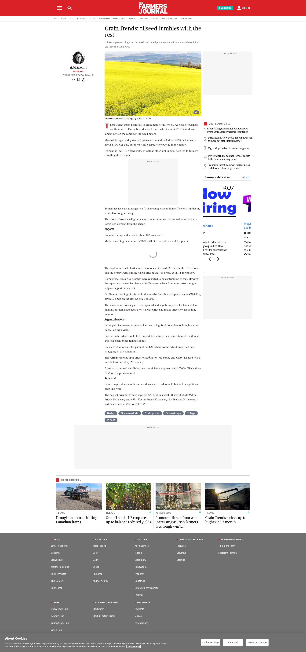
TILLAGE (93, 19)
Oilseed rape (173, 413)
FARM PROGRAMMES (232, 539)
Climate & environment (147, 587)
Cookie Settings (210, 642)
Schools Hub (57, 615)
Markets (78, 71)
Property (139, 573)
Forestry (139, 594)
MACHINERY (81, 19)
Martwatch (98, 608)
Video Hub (56, 629)
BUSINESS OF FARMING (107, 602)
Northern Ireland (60, 566)
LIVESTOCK (101, 539)
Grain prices (152, 413)
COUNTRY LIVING (186, 19)
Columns (181, 552)
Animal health (100, 580)
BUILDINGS (144, 19)
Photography (141, 622)
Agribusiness (142, 545)
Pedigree (97, 573)
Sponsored (56, 587)
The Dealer (57, 580)
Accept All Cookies (257, 642)
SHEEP (71, 19)
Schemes (56, 552)
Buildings (140, 580)
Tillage (191, 413)
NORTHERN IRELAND (169, 19)
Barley (111, 413)
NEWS (57, 539)
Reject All (233, 642)
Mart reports (99, 545)
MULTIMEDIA (143, 602)
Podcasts (139, 608)
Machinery (140, 559)
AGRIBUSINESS (104, 19)
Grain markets (129, 413)
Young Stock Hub (60, 622)
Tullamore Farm (226, 545)
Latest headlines (60, 545)
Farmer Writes (58, 573)
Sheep (96, 566)
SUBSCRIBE (225, 8)
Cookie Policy (133, 646)
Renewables (141, 566)
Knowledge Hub (59, 608)
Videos (138, 615)
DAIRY (63, 19)
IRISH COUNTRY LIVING (191, 539)
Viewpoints (57, 559)
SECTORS (142, 539)
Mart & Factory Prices (104, 615)
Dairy (95, 559)
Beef (95, 552)
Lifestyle (180, 559)
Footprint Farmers (227, 552)
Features (181, 545)
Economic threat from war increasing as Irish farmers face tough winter (177, 522)
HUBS (56, 602)
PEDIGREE (154, 19)
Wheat (111, 420)
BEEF (56, 19)
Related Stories (70, 480)
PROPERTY (132, 19)
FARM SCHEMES (119, 19)
